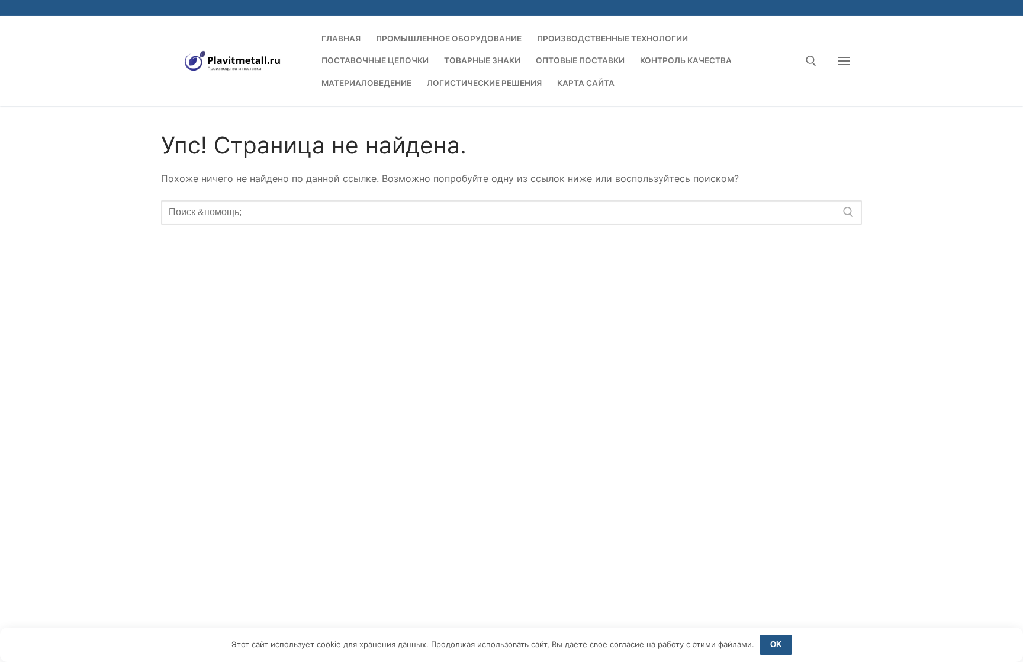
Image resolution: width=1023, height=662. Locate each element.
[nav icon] (844, 61)
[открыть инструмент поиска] (811, 61)
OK (775, 644)
